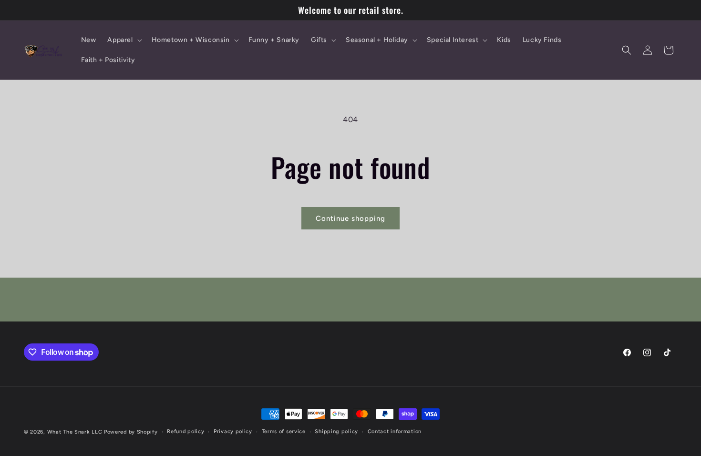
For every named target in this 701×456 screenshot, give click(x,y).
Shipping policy (336, 431)
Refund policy (185, 431)
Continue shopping (350, 218)
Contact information (395, 431)
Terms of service (284, 431)
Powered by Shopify (131, 432)
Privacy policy (233, 431)
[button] (123, 40)
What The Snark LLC (75, 432)
